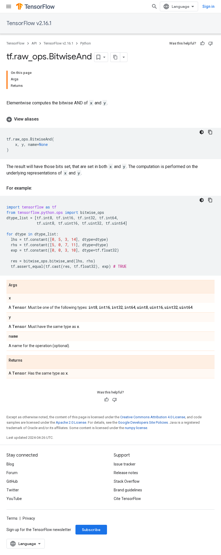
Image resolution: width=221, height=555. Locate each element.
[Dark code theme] (201, 132)
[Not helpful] (210, 43)
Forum (12, 473)
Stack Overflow (127, 481)
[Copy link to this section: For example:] (37, 188)
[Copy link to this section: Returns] (27, 360)
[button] (110, 119)
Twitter (12, 490)
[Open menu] (8, 6)
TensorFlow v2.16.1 (28, 23)
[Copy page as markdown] (115, 57)
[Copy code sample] (210, 132)
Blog (10, 464)
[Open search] (154, 6)
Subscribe (91, 529)
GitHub (12, 481)
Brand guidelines (128, 490)
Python (85, 43)
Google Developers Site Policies (143, 422)
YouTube (14, 498)
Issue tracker (125, 464)
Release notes (126, 473)
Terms (12, 518)
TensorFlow (15, 43)
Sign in (208, 6)
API (34, 43)
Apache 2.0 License (71, 422)
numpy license (136, 428)
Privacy (29, 518)
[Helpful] (202, 43)
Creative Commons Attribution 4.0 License (152, 417)
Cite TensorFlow (127, 498)
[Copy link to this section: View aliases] (44, 119)
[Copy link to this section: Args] (22, 285)
